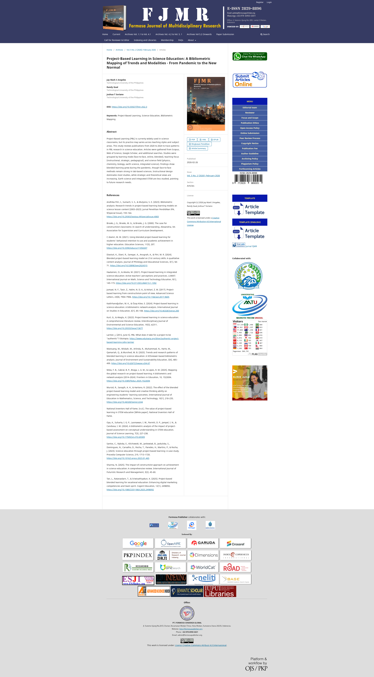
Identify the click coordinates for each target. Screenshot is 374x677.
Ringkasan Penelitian (200, 144)
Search (266, 34)
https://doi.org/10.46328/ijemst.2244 (125, 402)
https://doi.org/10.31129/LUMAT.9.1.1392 (136, 283)
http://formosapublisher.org (190, 629)
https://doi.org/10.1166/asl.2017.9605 (150, 297)
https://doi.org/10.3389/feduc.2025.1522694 (128, 380)
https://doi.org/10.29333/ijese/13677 (125, 328)
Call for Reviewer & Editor (116, 40)
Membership (167, 40)
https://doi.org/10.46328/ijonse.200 (161, 310)
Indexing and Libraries (145, 40)
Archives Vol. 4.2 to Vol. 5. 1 (169, 34)
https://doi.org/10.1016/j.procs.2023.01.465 (128, 458)
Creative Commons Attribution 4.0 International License (204, 221)
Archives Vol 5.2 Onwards (199, 34)
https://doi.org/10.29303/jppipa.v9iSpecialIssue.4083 (133, 216)
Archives (119, 49)
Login (269, 2)
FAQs (180, 40)
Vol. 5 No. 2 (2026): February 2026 (141, 49)
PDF (193, 139)
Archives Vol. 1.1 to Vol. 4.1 (138, 34)
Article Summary (198, 148)
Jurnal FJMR (251, 246)
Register (259, 2)
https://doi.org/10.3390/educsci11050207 (127, 248)
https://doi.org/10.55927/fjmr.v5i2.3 (129, 106)
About (191, 40)
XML (204, 139)
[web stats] (238, 246)
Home (105, 34)
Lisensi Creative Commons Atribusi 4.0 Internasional (200, 645)
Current (116, 34)
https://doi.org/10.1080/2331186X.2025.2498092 (130, 489)
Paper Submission (225, 34)
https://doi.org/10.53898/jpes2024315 (128, 265)
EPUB (215, 139)
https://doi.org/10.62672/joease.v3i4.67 (130, 363)
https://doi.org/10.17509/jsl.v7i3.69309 (126, 437)
